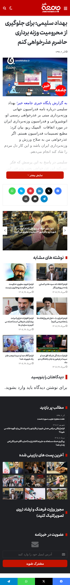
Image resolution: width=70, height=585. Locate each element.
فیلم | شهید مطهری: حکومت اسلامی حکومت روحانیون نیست (19, 286)
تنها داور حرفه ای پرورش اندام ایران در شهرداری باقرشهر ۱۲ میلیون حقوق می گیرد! (35, 230)
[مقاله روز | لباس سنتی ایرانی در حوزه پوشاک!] (57, 468)
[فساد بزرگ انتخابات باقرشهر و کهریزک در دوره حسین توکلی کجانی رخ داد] (13, 468)
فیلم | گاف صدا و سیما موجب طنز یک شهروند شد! (19, 357)
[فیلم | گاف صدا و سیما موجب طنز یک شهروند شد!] (18, 343)
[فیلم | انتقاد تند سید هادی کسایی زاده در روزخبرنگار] (51, 272)
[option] (35, 230)
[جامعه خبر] (51, 8)
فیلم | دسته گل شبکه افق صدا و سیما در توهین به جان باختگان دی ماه (52, 359)
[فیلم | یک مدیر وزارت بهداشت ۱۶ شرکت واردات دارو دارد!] (35, 494)
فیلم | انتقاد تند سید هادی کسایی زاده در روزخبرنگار (53, 286)
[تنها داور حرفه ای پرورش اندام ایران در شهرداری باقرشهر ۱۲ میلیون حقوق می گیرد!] (57, 481)
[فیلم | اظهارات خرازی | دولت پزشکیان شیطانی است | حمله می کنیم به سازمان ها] (18, 306)
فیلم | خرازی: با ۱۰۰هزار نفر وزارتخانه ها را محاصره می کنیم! (52, 320)
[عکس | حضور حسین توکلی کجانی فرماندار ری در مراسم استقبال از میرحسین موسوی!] (13, 481)
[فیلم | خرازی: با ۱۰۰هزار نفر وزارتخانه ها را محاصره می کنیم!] (51, 306)
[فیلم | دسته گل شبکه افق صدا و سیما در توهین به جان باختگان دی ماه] (51, 343)
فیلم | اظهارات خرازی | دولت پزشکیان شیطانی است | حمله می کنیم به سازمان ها (19, 321)
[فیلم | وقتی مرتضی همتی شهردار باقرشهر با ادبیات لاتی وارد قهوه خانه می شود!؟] (35, 468)
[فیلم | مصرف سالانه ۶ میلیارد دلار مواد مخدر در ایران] (57, 494)
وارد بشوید (15, 387)
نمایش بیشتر (36, 175)
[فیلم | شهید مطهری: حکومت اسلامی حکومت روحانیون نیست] (18, 272)
